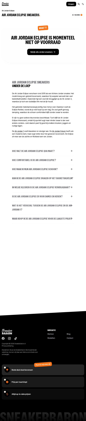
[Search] (78, 4)
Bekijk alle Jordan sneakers (41, 52)
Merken (50, 334)
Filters (78, 14)
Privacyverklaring (7, 346)
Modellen (51, 338)
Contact (70, 338)
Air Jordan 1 (19, 131)
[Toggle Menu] (83, 4)
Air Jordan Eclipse (8, 11)
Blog (68, 334)
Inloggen (71, 4)
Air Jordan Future (59, 131)
